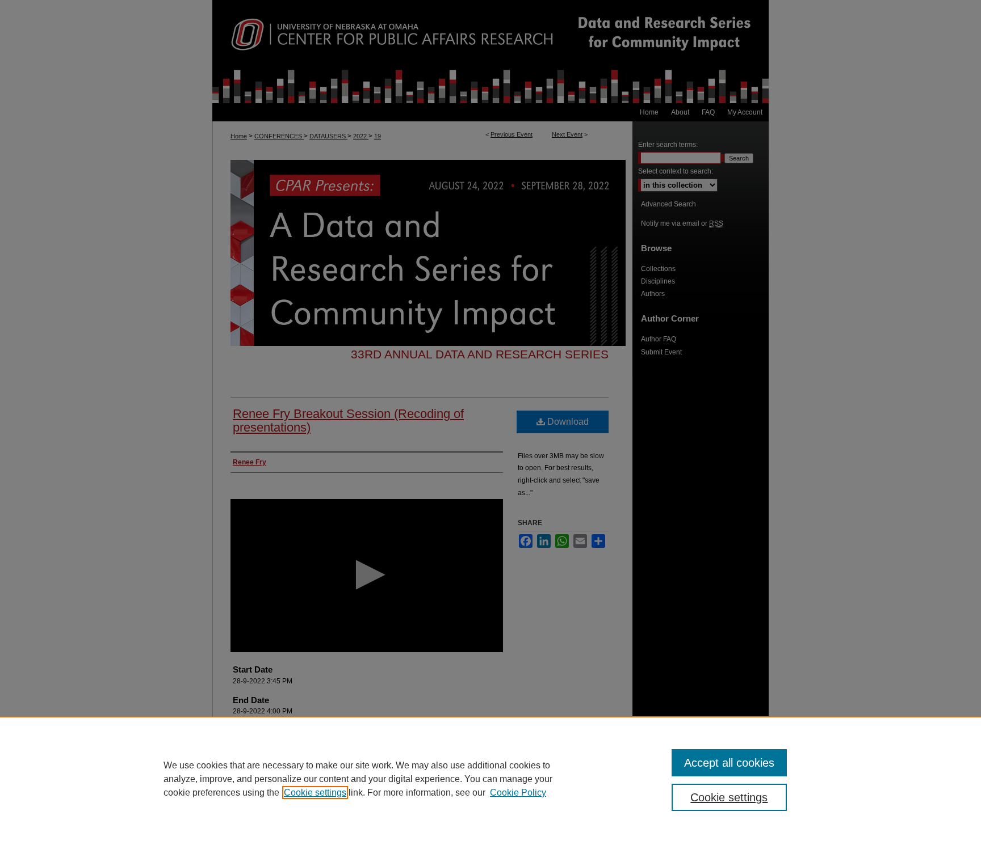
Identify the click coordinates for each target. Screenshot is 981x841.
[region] (490, 778)
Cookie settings (315, 792)
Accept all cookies (729, 763)
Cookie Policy (518, 792)
